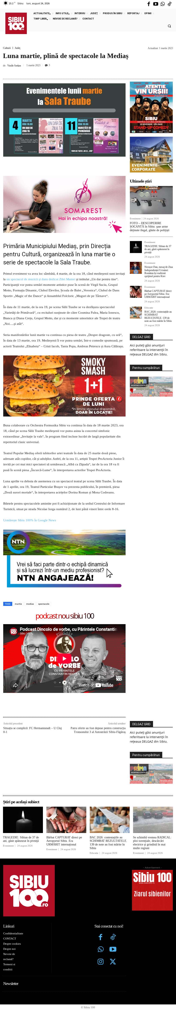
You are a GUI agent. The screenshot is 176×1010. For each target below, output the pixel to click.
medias (30, 603)
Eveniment (135, 218)
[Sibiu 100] (16, 23)
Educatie (148, 308)
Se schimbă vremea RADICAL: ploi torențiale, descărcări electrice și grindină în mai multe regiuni (152, 843)
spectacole (43, 603)
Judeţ (17, 48)
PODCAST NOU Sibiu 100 (64, 616)
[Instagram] (100, 962)
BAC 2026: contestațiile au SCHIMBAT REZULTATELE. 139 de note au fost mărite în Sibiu (158, 316)
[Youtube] (155, 4)
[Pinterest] (82, 71)
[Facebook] (148, 4)
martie (18, 603)
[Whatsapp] (162, 4)
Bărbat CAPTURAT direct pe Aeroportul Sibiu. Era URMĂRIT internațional (157, 294)
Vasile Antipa (14, 65)
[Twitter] (113, 962)
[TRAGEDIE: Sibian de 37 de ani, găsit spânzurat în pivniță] (136, 247)
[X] (72, 71)
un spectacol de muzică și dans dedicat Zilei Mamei (40, 279)
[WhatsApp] (92, 71)
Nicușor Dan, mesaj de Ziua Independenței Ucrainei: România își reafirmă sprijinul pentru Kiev (158, 271)
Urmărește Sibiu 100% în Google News (29, 520)
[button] (169, 26)
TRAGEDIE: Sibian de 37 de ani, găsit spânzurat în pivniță (157, 249)
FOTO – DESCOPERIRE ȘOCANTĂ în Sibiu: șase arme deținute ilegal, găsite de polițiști (149, 227)
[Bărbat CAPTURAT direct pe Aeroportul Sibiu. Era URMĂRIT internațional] (136, 292)
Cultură (7, 48)
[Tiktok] (169, 4)
